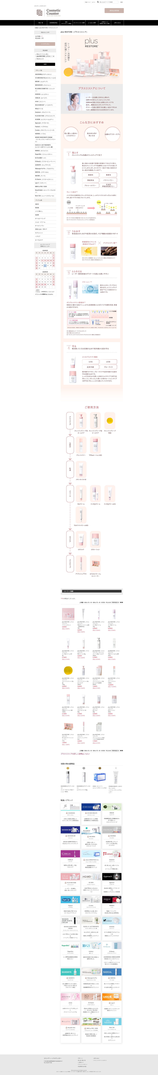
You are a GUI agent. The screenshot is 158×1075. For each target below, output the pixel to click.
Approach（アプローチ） (42, 123)
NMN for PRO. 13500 (41, 186)
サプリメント (39, 233)
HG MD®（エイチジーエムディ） (44, 119)
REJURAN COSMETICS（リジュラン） (45, 89)
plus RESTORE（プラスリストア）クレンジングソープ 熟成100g (68, 681)
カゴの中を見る (45, 44)
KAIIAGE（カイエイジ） (42, 150)
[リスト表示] (122, 602)
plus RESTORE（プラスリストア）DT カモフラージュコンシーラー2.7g (68, 738)
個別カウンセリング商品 (66, 22)
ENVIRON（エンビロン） (42, 94)
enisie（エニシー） (40, 101)
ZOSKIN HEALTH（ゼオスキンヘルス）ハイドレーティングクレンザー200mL (115, 790)
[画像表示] (121, 602)
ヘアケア (37, 236)
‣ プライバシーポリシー (82, 1064)
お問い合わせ (117, 22)
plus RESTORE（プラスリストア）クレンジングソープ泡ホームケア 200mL (83, 681)
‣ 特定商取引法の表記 (82, 1066)
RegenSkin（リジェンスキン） (44, 154)
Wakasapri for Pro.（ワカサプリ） (45, 168)
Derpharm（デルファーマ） (43, 112)
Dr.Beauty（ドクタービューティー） (45, 161)
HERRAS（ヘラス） (40, 133)
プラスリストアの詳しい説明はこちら (75, 754)
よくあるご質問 (92, 22)
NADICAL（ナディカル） (42, 172)
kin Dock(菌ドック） (41, 158)
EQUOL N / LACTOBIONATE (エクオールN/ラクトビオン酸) (44, 146)
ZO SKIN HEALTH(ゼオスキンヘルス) (45, 78)
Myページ (87, 2)
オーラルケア (39, 240)
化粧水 (37, 204)
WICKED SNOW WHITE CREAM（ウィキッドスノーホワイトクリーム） (45, 139)
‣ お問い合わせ (96, 1058)
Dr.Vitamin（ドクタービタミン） (44, 179)
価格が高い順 (96, 602)
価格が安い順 (88, 602)
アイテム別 (39, 200)
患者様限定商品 (53, 22)
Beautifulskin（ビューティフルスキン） (45, 191)
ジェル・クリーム (40, 222)
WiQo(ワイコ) (39, 108)
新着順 (103, 602)
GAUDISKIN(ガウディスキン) (43, 74)
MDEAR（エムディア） (41, 81)
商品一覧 (40, 22)
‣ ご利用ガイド (81, 1062)
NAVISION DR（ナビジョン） (43, 85)
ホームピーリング (40, 218)
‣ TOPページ (80, 1058)
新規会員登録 (114, 10)
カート (93, 2)
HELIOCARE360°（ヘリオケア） (44, 105)
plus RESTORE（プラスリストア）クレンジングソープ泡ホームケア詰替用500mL (98, 681)
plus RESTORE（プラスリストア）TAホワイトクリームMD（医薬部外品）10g (83, 625)
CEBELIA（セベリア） (41, 98)
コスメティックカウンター (52, 1058)
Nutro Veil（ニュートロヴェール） (45, 195)
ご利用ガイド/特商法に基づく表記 (105, 22)
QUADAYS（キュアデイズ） (43, 165)
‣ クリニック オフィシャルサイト (100, 1060)
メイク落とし (39, 211)
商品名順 (108, 602)
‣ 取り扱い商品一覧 (81, 1060)
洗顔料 (37, 215)
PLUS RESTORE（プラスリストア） (45, 116)
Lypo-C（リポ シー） (41, 183)
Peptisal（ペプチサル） (42, 126)
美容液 (37, 207)
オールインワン (39, 225)
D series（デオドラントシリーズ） (45, 130)
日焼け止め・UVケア (41, 229)
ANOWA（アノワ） (40, 176)
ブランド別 (39, 70)
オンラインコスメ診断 (79, 22)
